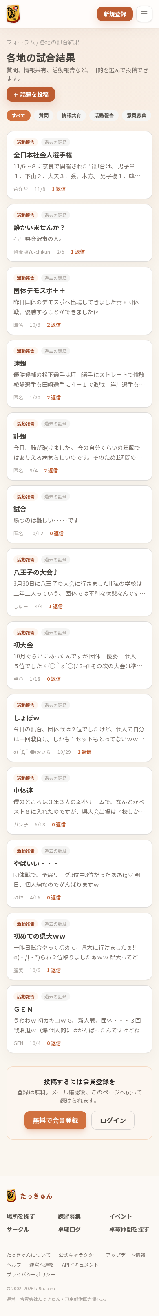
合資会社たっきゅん (40, 1299)
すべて (18, 115)
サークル (18, 1229)
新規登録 (115, 14)
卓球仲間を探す (129, 1229)
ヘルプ (14, 1264)
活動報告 (104, 115)
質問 (44, 115)
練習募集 (69, 1216)
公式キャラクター (78, 1255)
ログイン (113, 1120)
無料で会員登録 (55, 1120)
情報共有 (71, 115)
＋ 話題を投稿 (31, 94)
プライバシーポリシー (31, 1274)
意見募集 (136, 115)
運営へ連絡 (41, 1264)
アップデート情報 (125, 1255)
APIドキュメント (80, 1264)
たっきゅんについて (29, 1255)
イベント (120, 1216)
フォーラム (21, 42)
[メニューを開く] (144, 14)
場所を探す (21, 1216)
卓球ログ (69, 1229)
